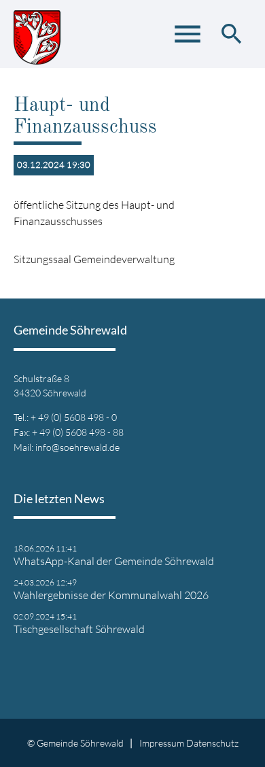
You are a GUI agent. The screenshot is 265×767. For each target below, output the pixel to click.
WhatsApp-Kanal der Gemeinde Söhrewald (114, 561)
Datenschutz (212, 743)
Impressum (161, 743)
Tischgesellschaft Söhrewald (79, 629)
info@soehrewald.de (77, 447)
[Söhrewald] (37, 34)
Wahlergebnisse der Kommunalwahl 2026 (111, 595)
